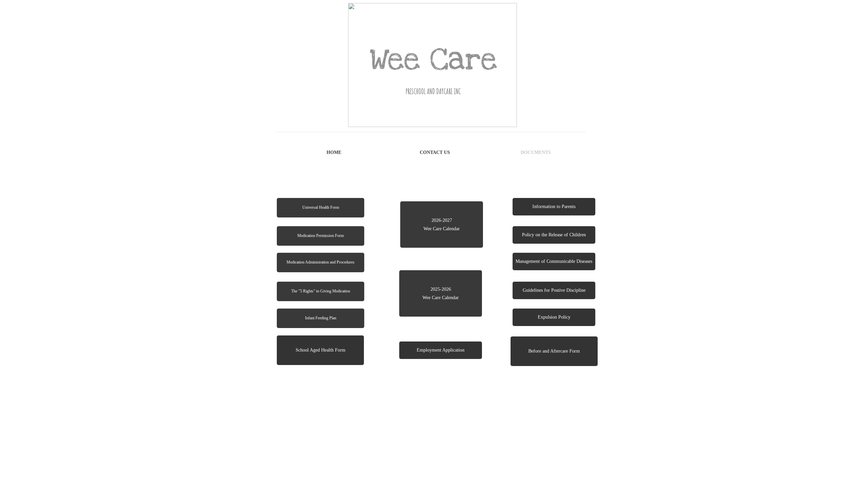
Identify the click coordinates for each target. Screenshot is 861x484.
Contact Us (435, 152)
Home (334, 152)
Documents (536, 152)
